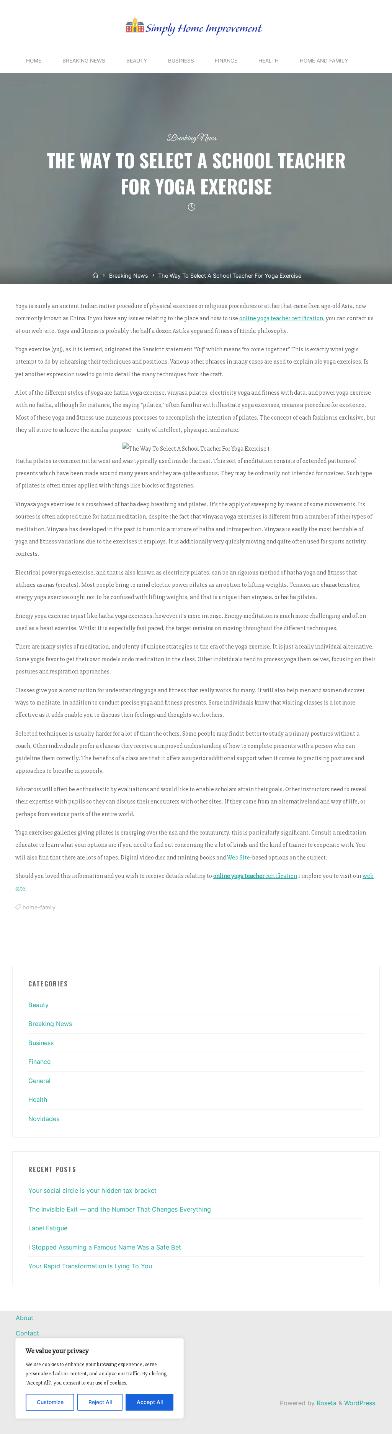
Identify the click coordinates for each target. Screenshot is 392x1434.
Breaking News (191, 138)
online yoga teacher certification (281, 318)
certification (255, 876)
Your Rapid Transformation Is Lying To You (90, 1266)
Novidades (43, 1119)
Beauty (38, 1005)
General (39, 1081)
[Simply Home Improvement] (196, 23)
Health (37, 1099)
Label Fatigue (47, 1228)
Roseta (325, 1403)
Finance (39, 1061)
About (24, 1318)
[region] (99, 1378)
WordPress (359, 1403)
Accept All (150, 1402)
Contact (27, 1333)
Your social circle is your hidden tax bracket (92, 1190)
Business (41, 1043)
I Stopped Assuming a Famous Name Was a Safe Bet (104, 1247)
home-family (39, 907)
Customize (50, 1402)
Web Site (238, 857)
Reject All (100, 1402)
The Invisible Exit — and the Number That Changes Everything (119, 1209)
